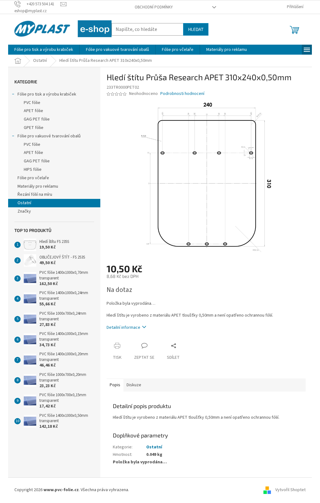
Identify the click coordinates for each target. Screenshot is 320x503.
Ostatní (24, 203)
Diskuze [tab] (134, 385)
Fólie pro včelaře (33, 178)
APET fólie (33, 111)
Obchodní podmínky (154, 7)
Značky (24, 211)
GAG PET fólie (37, 119)
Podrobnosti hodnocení (182, 94)
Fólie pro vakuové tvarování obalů (49, 136)
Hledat (195, 29)
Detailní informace (123, 327)
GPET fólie (33, 128)
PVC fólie (32, 103)
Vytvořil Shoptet (290, 490)
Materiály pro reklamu (38, 186)
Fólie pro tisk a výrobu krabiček (47, 94)
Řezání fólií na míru (35, 194)
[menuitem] (43, 50)
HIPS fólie (33, 169)
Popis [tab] (115, 385)
